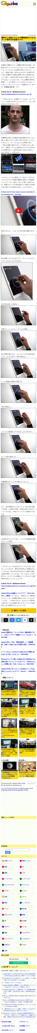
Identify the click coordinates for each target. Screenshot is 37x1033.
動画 (23, 783)
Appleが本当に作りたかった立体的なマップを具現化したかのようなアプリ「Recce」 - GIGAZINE (18, 671)
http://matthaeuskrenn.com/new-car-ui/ (16, 94)
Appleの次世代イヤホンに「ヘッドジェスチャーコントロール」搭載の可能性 (27, 774)
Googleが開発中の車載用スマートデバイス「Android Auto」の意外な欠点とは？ (9, 692)
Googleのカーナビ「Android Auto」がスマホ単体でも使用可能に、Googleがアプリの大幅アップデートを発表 (27, 711)
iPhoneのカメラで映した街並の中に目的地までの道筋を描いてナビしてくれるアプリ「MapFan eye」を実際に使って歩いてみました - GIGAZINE (18, 661)
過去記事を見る (18, 963)
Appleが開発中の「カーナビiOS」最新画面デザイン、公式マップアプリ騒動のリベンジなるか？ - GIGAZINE (18, 634)
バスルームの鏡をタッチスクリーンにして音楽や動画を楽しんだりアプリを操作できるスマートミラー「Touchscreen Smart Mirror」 (9, 733)
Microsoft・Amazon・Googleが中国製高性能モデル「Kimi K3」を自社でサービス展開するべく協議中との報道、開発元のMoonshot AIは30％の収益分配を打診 (20, 1015)
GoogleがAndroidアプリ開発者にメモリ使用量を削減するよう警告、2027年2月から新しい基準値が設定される (19, 991)
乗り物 (3, 785)
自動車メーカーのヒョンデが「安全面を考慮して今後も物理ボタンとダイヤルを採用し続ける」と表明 (27, 693)
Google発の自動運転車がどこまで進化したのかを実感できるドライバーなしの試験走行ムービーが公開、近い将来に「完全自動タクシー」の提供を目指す (9, 712)
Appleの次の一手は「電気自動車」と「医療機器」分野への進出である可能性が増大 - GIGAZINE (18, 644)
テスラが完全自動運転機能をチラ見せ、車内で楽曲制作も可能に (27, 751)
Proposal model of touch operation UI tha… (15, 790)
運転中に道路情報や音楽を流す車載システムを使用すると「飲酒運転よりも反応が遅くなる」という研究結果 (27, 731)
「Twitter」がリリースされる (12, 982)
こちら (27, 970)
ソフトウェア (32, 35)
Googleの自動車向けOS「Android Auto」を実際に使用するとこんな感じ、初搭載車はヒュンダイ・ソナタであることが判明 (9, 753)
